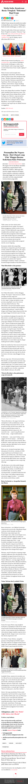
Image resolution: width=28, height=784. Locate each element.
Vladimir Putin (5, 37)
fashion (11, 743)
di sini (10, 781)
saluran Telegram (12, 730)
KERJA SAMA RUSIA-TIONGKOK (12, 56)
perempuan (5, 747)
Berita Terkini (15, 115)
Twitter (17, 20)
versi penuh (14, 769)
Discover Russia (14, 162)
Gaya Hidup (19, 743)
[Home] (2, 2)
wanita (4, 743)
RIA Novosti (9, 108)
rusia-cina (5, 115)
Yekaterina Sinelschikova (15, 163)
